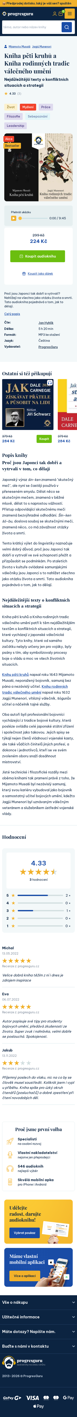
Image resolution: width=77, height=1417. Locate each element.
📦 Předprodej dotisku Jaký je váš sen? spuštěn (36, 3)
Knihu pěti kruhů (15, 674)
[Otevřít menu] (70, 13)
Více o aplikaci (25, 1276)
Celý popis (12, 314)
